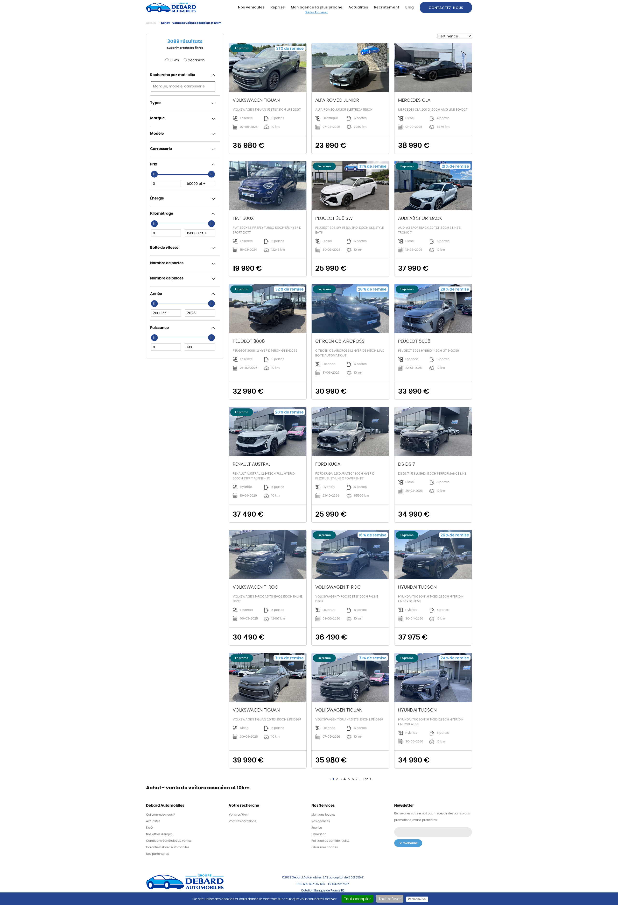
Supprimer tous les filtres (185, 47)
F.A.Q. (149, 827)
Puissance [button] (159, 328)
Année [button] (156, 294)
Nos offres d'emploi (159, 834)
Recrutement (386, 7)
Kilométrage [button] (161, 213)
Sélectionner (316, 12)
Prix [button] (153, 164)
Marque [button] (157, 118)
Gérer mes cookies (324, 847)
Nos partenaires (157, 853)
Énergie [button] (157, 198)
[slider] (154, 174)
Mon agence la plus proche (317, 7)
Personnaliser (417, 899)
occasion (196, 60)
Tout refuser (390, 899)
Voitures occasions (242, 821)
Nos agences (320, 821)
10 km (174, 60)
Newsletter (404, 805)
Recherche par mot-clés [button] (172, 75)
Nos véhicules (251, 7)
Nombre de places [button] (166, 278)
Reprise (278, 7)
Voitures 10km (238, 814)
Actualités (358, 7)
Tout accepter (357, 899)
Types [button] (155, 103)
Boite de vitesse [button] (164, 247)
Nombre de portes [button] (166, 263)
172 (365, 779)
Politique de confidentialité (330, 840)
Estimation (318, 834)
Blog (409, 7)
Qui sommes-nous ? (160, 814)
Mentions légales (323, 814)
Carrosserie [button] (161, 149)
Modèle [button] (157, 133)
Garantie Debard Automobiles (167, 847)
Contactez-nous (446, 8)
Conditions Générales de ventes (168, 840)
